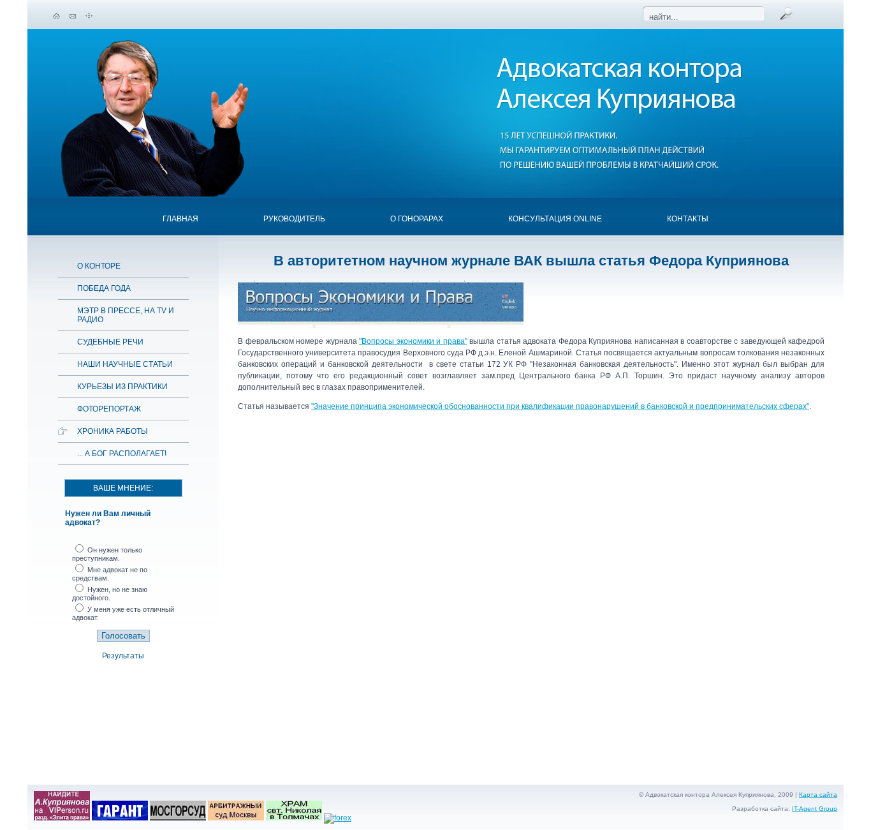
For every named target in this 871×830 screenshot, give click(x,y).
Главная (180, 218)
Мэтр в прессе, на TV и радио (125, 315)
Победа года (104, 288)
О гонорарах (416, 218)
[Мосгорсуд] (178, 817)
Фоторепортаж (109, 408)
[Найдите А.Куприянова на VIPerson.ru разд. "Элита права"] (62, 817)
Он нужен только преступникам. (107, 554)
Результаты (123, 655)
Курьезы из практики (122, 386)
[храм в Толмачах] (294, 817)
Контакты (687, 218)
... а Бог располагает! (121, 453)
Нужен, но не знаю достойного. (109, 594)
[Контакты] (73, 15)
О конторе (99, 266)
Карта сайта (818, 794)
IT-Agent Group (814, 808)
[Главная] (56, 15)
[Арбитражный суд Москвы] (236, 817)
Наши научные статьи (125, 364)
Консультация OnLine (555, 218)
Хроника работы (112, 431)
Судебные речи (110, 341)
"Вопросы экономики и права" (413, 341)
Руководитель (294, 218)
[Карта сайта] (88, 15)
